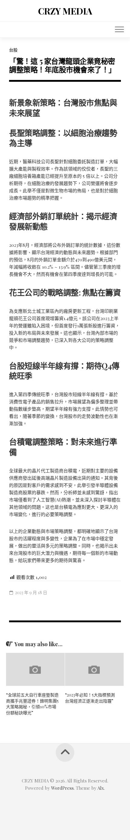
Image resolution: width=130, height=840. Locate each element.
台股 (13, 50)
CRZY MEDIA (65, 11)
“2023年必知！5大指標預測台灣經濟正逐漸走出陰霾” (90, 698)
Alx (100, 788)
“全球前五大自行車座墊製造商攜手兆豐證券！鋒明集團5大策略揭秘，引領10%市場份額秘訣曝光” (32, 704)
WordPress (62, 788)
